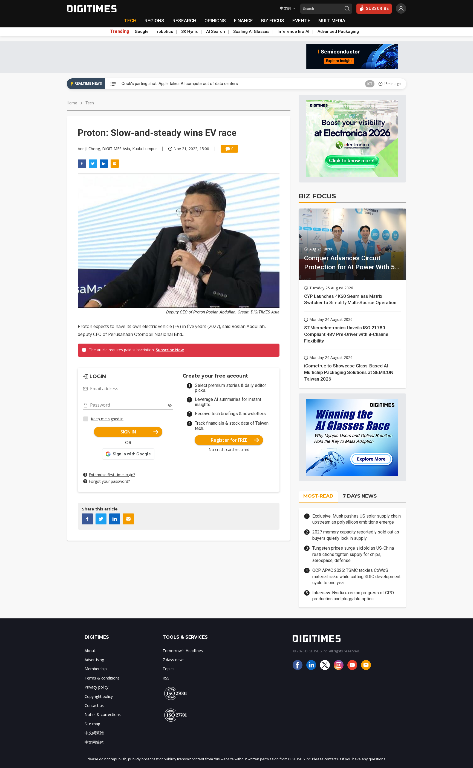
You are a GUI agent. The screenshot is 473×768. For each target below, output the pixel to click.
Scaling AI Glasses (251, 31)
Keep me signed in (107, 418)
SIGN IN (128, 432)
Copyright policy (99, 696)
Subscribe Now (170, 349)
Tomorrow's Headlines (183, 650)
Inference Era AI (293, 31)
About (90, 650)
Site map (92, 723)
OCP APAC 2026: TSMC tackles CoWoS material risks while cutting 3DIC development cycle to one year (356, 576)
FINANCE (243, 20)
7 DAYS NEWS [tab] (360, 496)
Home (72, 103)
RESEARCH (184, 20)
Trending (119, 31)
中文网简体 (94, 742)
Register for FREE (229, 440)
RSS (166, 678)
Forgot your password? (109, 481)
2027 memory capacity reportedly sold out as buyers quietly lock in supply (355, 535)
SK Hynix (189, 31)
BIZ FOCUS (272, 20)
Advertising (94, 659)
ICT (369, 83)
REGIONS (154, 20)
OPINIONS (215, 20)
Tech (89, 103)
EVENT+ (301, 20)
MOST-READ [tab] (318, 496)
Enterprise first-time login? (112, 474)
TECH (130, 20)
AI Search (215, 31)
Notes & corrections (103, 714)
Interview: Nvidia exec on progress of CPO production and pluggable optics (353, 595)
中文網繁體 (94, 732)
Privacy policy (96, 687)
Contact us (94, 705)
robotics (165, 31)
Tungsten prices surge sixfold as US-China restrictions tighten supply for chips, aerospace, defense (353, 554)
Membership (96, 668)
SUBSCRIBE (377, 8)
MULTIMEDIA (331, 20)
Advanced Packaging (338, 31)
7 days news (173, 659)
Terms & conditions (102, 678)
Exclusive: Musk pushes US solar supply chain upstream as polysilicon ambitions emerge (356, 519)
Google (142, 31)
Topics (168, 668)
